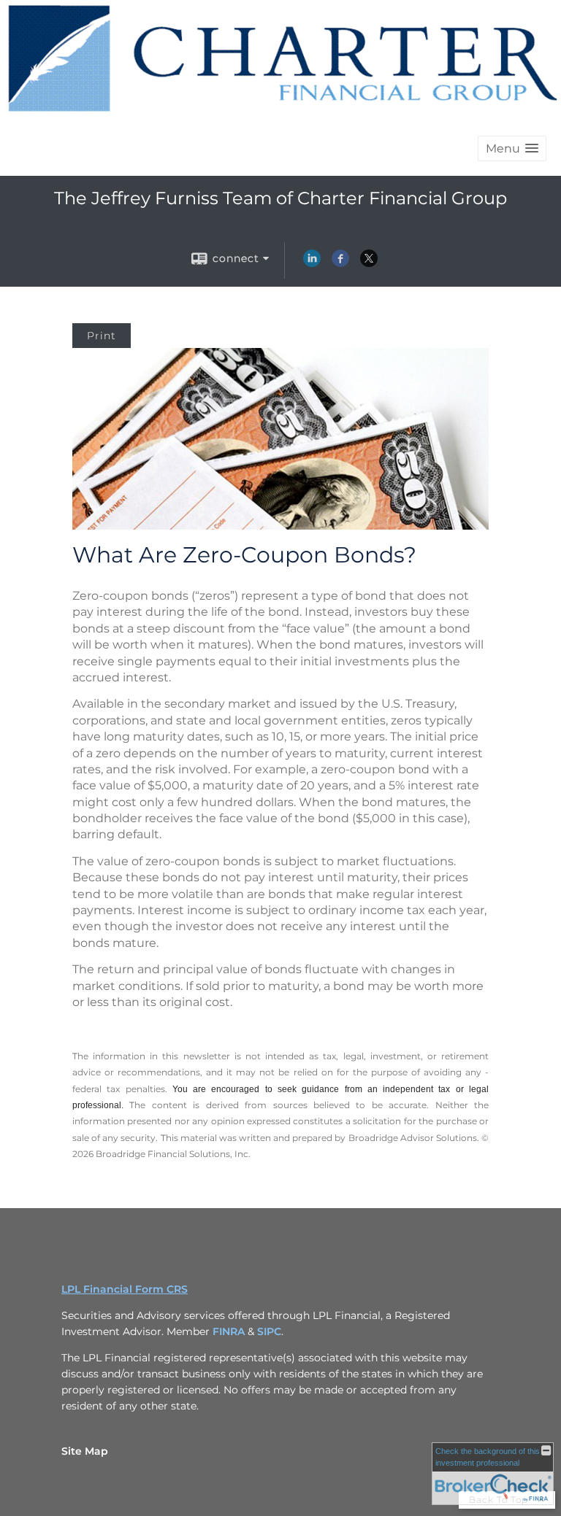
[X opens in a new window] (369, 263)
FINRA (229, 1331)
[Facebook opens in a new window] (340, 263)
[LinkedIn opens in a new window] (312, 263)
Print (101, 335)
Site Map (84, 1451)
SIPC (269, 1331)
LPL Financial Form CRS (124, 1289)
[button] (512, 148)
